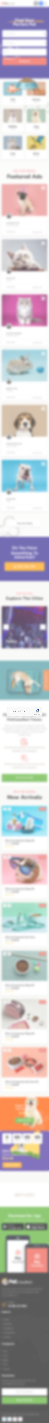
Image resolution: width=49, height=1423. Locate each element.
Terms (39, 714)
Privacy (35, 714)
